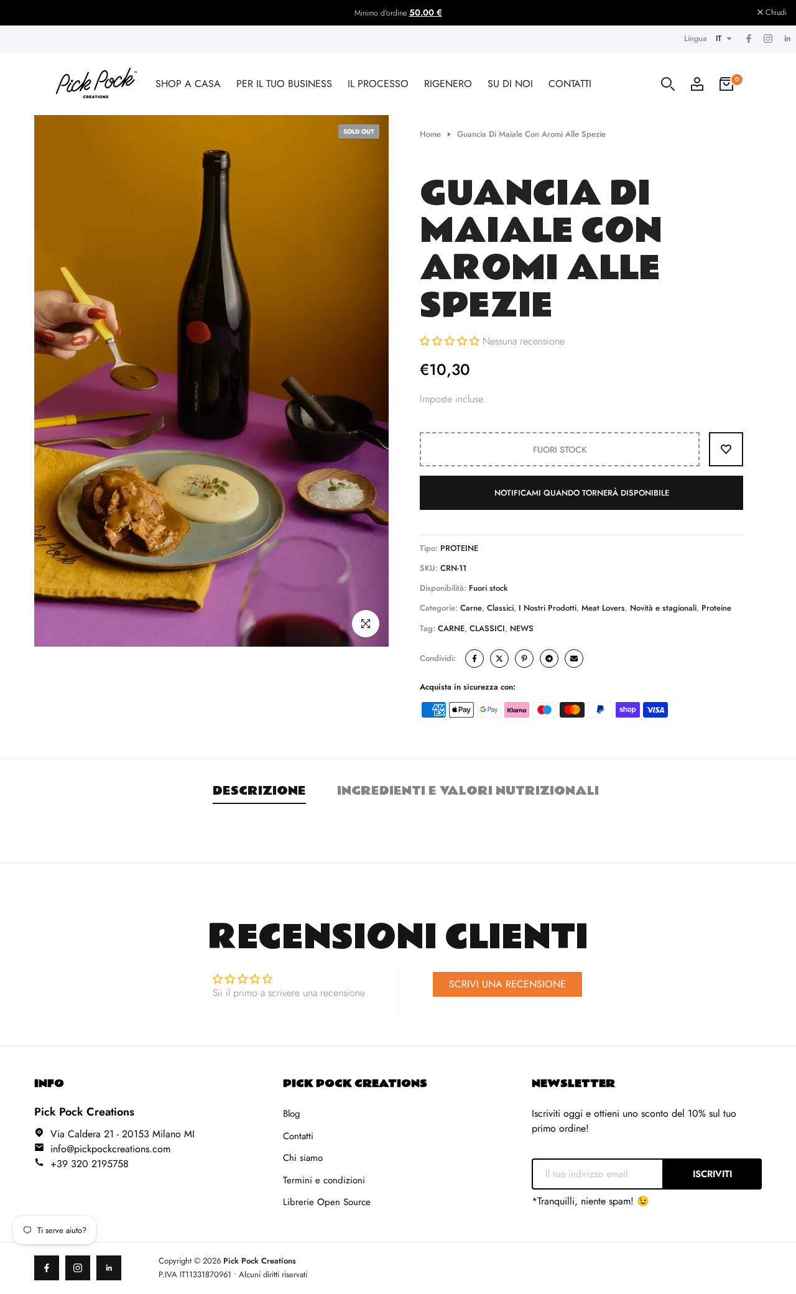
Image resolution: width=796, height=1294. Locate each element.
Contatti (298, 1136)
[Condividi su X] (499, 658)
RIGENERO (448, 83)
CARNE (451, 628)
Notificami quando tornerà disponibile (581, 493)
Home (430, 134)
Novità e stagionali (663, 608)
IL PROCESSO (378, 83)
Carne (471, 608)
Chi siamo (303, 1158)
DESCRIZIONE (259, 791)
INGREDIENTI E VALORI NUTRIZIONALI (468, 791)
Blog (291, 1114)
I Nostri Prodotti (547, 608)
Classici (500, 608)
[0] (726, 84)
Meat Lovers (603, 608)
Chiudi (27, 13)
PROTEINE (459, 548)
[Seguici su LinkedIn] (787, 39)
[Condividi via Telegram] (549, 658)
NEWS (522, 628)
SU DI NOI (510, 83)
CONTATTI (569, 83)
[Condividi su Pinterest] (524, 658)
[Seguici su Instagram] (767, 39)
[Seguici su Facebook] (748, 39)
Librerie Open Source (327, 1202)
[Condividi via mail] (574, 658)
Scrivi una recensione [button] (507, 984)
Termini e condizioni (324, 1180)
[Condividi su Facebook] (474, 658)
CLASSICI (487, 628)
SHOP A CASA (188, 83)
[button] (451, 341)
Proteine (716, 608)
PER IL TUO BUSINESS (284, 83)
